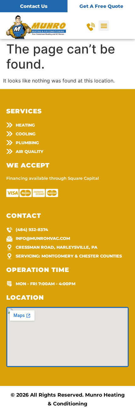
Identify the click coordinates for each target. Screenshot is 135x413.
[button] (104, 25)
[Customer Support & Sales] (90, 26)
